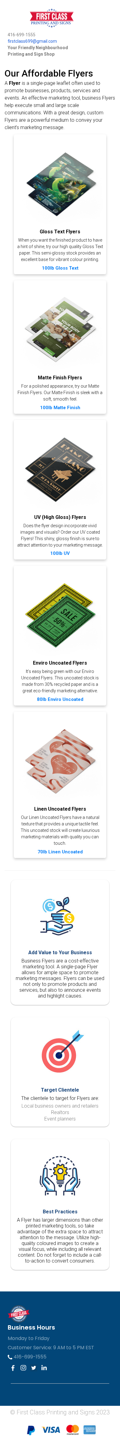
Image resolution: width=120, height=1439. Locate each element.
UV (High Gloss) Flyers (60, 517)
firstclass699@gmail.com (32, 41)
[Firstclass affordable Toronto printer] (44, 16)
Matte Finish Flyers (60, 378)
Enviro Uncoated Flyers (60, 663)
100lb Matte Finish (60, 407)
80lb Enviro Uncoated (60, 699)
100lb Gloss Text (60, 268)
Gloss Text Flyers (60, 232)
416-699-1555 (29, 1356)
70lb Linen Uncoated (60, 852)
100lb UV (60, 553)
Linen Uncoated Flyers (60, 809)
